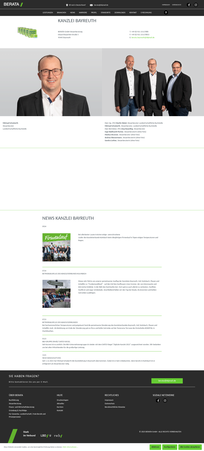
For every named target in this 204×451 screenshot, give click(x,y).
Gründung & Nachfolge (18, 411)
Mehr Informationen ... (70, 447)
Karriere (60, 407)
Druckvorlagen (62, 400)
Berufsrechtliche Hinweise (115, 407)
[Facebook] (187, 5)
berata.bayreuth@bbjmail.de (143, 38)
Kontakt (60, 411)
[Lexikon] (164, 13)
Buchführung (14, 400)
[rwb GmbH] (57, 436)
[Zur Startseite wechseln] (10, 4)
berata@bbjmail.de (167, 381)
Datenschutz (176, 5)
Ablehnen (155, 447)
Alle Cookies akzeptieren (190, 447)
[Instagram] (194, 5)
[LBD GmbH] (45, 436)
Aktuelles (60, 404)
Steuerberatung (15, 404)
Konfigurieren (169, 447)
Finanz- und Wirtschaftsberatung (21, 407)
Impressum (166, 5)
